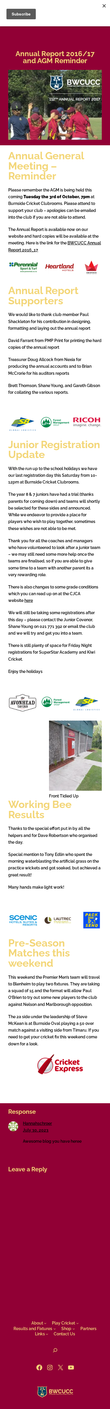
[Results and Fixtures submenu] (54, 1328)
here (28, 600)
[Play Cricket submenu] (77, 1323)
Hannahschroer (37, 1123)
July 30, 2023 (35, 1130)
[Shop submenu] (73, 1328)
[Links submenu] (47, 1334)
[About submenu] (45, 1323)
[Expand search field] (55, 1350)
